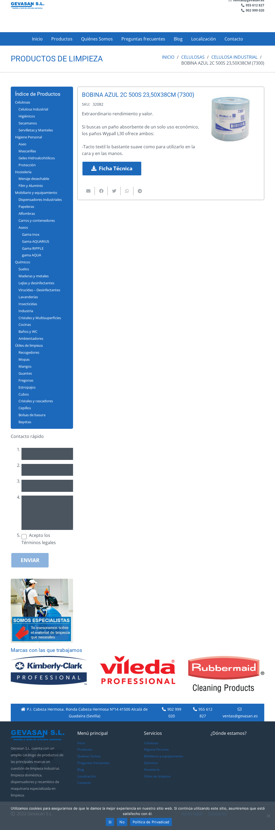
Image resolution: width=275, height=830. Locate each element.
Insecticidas (28, 303)
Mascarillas (27, 151)
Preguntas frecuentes (93, 763)
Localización (86, 776)
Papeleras (26, 206)
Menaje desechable (34, 178)
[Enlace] (27, 5)
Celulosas (193, 57)
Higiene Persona (156, 749)
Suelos (24, 269)
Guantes (25, 373)
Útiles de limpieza (29, 345)
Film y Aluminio (31, 185)
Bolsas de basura (32, 414)
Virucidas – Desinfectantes (39, 289)
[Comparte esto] (101, 191)
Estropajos (27, 387)
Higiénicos (27, 116)
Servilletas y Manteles (36, 130)
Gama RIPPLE (33, 248)
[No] (268, 815)
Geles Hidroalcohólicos (37, 158)
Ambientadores (31, 338)
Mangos (25, 366)
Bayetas (25, 421)
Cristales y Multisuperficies (40, 317)
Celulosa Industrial (234, 57)
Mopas (24, 359)
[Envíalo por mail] (88, 191)
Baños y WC (28, 331)
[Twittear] (114, 191)
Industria (26, 310)
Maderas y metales (34, 276)
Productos (84, 749)
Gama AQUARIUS (35, 241)
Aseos (23, 227)
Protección (27, 165)
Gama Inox (30, 234)
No (122, 822)
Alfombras (27, 213)
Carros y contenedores (37, 220)
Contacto (84, 782)
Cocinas (25, 324)
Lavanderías (28, 296)
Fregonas (26, 380)
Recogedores (29, 352)
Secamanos (28, 123)
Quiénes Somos (89, 756)
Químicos (22, 262)
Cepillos (25, 407)
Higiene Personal (28, 137)
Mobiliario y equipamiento (36, 192)
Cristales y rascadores (36, 401)
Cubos (24, 394)
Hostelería (23, 171)
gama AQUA (31, 255)
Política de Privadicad (151, 822)
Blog (80, 769)
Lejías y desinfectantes (36, 283)
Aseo (22, 144)
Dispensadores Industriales (40, 199)
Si (110, 822)
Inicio (168, 57)
